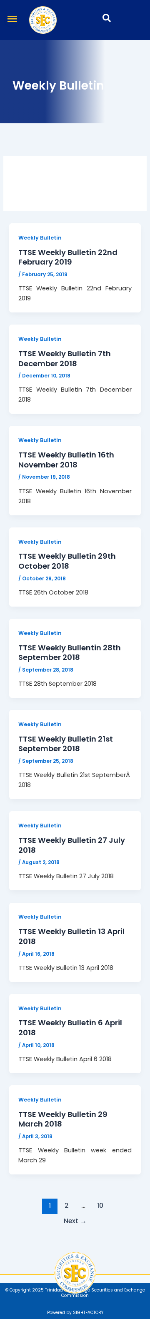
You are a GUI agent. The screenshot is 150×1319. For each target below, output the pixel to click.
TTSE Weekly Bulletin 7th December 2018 (64, 358)
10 (100, 1205)
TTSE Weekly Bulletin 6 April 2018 (70, 1027)
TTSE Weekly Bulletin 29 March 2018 (63, 1119)
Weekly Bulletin (40, 237)
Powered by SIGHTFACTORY (75, 1312)
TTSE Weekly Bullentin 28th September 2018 (69, 652)
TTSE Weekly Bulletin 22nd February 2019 (68, 257)
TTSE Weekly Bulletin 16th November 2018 (66, 460)
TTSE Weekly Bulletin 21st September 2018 (65, 744)
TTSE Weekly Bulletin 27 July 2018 (71, 845)
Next (75, 1221)
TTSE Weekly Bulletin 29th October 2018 (67, 561)
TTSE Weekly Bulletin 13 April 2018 (71, 936)
